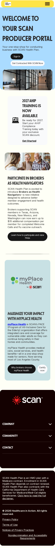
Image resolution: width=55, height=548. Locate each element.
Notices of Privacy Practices (18, 530)
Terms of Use (10, 524)
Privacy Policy (10, 519)
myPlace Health (17, 324)
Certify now (42, 369)
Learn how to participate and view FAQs (27, 236)
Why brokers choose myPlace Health (21, 369)
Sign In (17, 56)
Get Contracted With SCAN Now (27, 63)
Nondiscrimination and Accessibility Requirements (27, 537)
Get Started (29, 140)
